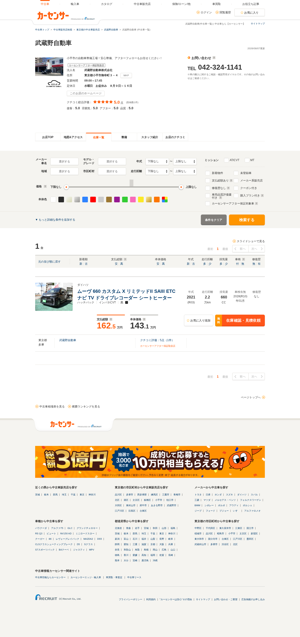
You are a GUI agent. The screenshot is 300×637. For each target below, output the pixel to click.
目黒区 (131, 510)
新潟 (117, 539)
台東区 (143, 510)
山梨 (152, 539)
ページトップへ (251, 397)
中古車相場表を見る (52, 406)
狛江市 (169, 500)
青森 (128, 528)
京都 (152, 544)
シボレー (209, 505)
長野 (161, 539)
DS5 (99, 539)
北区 (117, 500)
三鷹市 (165, 494)
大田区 (118, 505)
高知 (144, 555)
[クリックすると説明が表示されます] (213, 58)
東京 (82, 494)
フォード (210, 510)
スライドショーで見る (251, 241)
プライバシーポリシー (130, 599)
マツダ (206, 500)
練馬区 (154, 494)
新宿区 (254, 533)
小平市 (158, 500)
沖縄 (155, 560)
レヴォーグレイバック (67, 539)
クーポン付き (248, 188)
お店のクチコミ (175, 137)
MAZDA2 (88, 539)
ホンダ (218, 494)
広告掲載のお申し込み (253, 599)
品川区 (118, 494)
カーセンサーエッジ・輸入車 (86, 577)
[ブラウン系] (109, 199)
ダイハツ (242, 494)
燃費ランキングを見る (86, 406)
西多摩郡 (142, 494)
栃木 (46, 494)
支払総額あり (220, 180)
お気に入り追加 (200, 320)
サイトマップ (258, 23)
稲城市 (198, 533)
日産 (208, 494)
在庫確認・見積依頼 (239, 320)
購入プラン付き (250, 195)
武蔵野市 (171, 505)
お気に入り (251, 12)
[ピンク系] (133, 199)
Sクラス (88, 544)
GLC (70, 528)
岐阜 (170, 539)
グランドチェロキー (87, 528)
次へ (254, 248)
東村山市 (130, 505)
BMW (197, 505)
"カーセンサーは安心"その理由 (176, 599)
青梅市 (176, 494)
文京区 (136, 500)
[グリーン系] (125, 199)
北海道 (118, 528)
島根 (146, 549)
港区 (126, 500)
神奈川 (92, 494)
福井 (144, 539)
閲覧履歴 (225, 12)
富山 (126, 539)
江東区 (238, 528)
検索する (247, 220)
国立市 (250, 528)
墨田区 (250, 539)
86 (50, 539)
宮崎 (135, 560)
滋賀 (144, 544)
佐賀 (161, 555)
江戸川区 (119, 510)
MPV (91, 549)
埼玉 (64, 494)
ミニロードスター (85, 533)
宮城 (146, 528)
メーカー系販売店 (251, 180)
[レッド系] (93, 199)
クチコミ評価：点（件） (157, 340)
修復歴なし (219, 188)
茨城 (37, 494)
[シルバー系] (77, 199)
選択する (64, 161)
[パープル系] (117, 199)
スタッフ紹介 (149, 137)
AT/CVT (234, 160)
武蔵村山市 (200, 544)
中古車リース (134, 577)
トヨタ (198, 494)
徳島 (117, 555)
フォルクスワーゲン (250, 500)
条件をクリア (213, 220)
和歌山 (127, 549)
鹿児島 (145, 560)
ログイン (206, 12)
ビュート (51, 533)
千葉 (73, 494)
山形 (164, 528)
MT (252, 160)
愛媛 (135, 555)
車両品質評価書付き (222, 195)
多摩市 (129, 494)
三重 (135, 544)
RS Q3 (38, 533)
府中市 (143, 505)
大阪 (161, 544)
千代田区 (210, 528)
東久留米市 (225, 528)
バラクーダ (41, 528)
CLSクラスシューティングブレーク (54, 544)
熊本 (117, 560)
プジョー (224, 510)
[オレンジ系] (157, 199)
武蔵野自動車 (67, 340)
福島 (173, 528)
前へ (243, 248)
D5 (78, 544)
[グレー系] (101, 199)
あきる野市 (157, 505)
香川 (126, 555)
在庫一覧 (98, 137)
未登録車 (245, 173)
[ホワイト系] (53, 199)
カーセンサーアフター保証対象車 (233, 203)
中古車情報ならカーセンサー (50, 577)
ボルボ (221, 505)
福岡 (152, 555)
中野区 (198, 528)
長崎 (170, 555)
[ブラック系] (61, 199)
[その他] (165, 199)
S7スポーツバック (45, 549)
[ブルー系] (85, 199)
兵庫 (170, 544)
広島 (164, 549)
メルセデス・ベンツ (225, 500)
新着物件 (217, 173)
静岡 (117, 544)
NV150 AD (65, 533)
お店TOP (47, 137)
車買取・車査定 (114, 577)
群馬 (55, 494)
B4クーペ (64, 549)
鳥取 (137, 549)
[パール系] (69, 199)
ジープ (198, 510)
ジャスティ (79, 549)
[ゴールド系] (149, 199)
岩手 (137, 528)
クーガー (40, 539)
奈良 (117, 549)
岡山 (155, 549)
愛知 (126, 544)
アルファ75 (57, 528)
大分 (126, 560)
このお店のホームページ (85, 93)
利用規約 (151, 599)
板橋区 (147, 500)
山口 (173, 549)
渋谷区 (225, 544)
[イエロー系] (141, 199)
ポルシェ (247, 505)
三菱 (197, 500)
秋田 (155, 528)
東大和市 (199, 539)
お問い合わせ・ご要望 (225, 599)
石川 (135, 539)
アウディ (234, 505)
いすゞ (236, 510)
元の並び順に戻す (49, 261)
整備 (124, 137)
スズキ (229, 494)
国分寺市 (213, 539)
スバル (254, 494)
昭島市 (220, 533)
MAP (126, 75)
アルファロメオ (252, 510)
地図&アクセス (73, 137)
